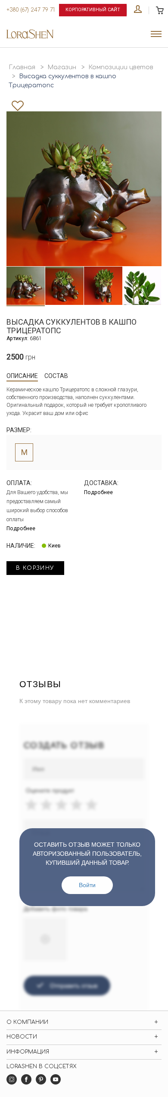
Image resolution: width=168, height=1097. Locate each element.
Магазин (61, 67)
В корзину (35, 568)
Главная (22, 67)
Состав (56, 375)
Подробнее (20, 528)
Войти (87, 885)
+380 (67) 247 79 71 (30, 10)
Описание (22, 375)
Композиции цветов (120, 67)
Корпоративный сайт (92, 9)
